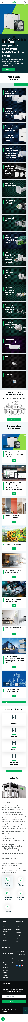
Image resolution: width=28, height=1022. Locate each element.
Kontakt (5, 940)
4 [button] (12, 39)
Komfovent (18, 926)
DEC (17, 941)
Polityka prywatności (6, 976)
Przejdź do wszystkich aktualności (13, 702)
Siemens (18, 938)
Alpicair (18, 935)
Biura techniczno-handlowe (7, 930)
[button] (14, 37)
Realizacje (5, 967)
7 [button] (21, 39)
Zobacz (8, 69)
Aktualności (6, 934)
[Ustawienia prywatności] (3, 1019)
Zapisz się (12, 1001)
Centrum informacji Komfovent (8, 954)
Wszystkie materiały (13, 771)
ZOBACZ (13, 419)
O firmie (5, 926)
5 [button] (15, 39)
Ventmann (18, 932)
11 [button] (9, 42)
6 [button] (18, 39)
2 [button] (6, 39)
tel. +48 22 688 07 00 (20, 973)
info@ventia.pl (19, 969)
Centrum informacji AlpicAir (8, 959)
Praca (4, 937)
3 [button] (9, 39)
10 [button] (6, 42)
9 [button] (3, 42)
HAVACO (18, 929)
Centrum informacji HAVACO (8, 963)
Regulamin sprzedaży (6, 971)
